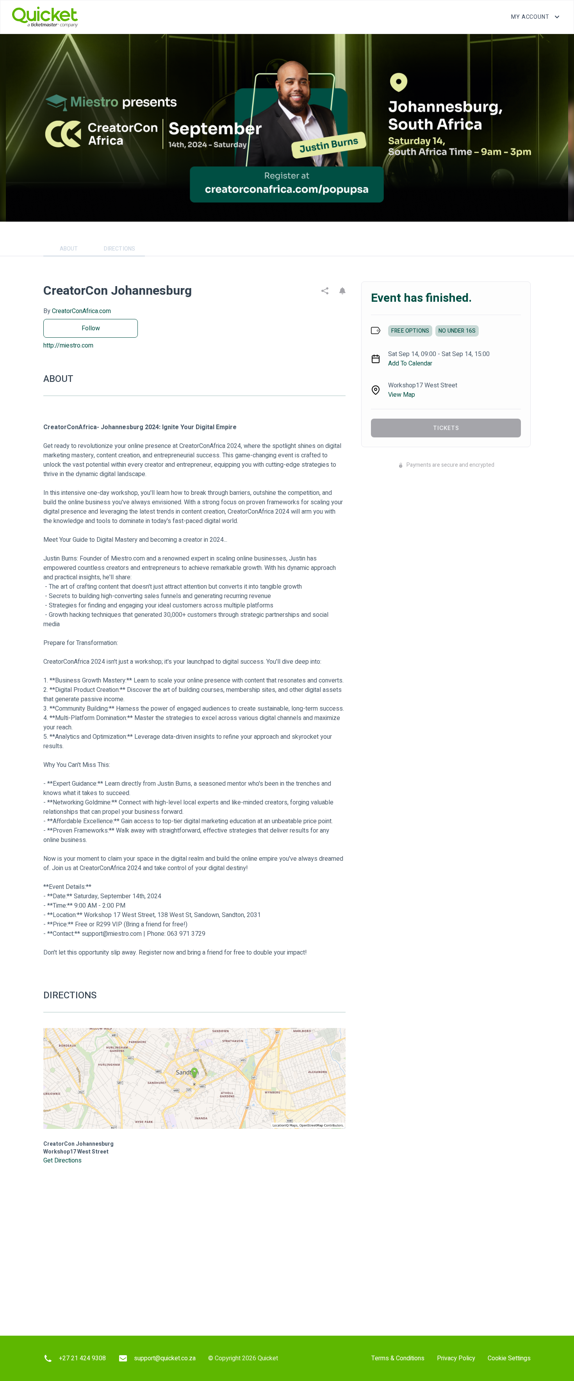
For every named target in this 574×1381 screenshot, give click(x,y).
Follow (91, 328)
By (77, 311)
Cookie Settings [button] (509, 1358)
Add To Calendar (410, 363)
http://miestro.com (68, 345)
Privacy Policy (456, 1358)
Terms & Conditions (397, 1358)
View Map (401, 394)
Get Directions (62, 1160)
